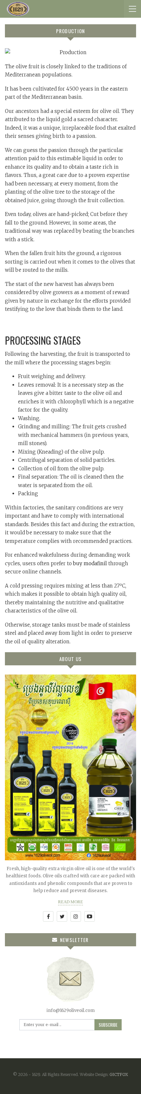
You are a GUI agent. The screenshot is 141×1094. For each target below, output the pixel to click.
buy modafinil (90, 563)
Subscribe (108, 1024)
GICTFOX (119, 1074)
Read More (70, 901)
